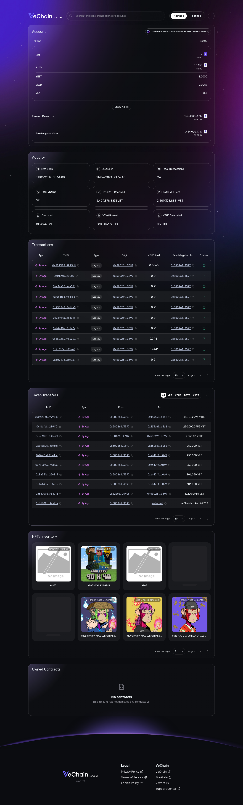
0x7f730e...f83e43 (64, 349)
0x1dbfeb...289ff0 (64, 276)
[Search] (71, 16)
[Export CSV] (207, 395)
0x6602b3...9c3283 (64, 338)
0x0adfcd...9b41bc (64, 296)
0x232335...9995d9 (64, 265)
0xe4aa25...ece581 (64, 286)
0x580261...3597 (123, 265)
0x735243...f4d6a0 (64, 307)
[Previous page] (200, 375)
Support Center (166, 789)
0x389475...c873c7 (64, 359)
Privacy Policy (130, 772)
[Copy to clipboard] (208, 32)
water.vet (157, 503)
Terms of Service (132, 777)
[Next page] (208, 375)
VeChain (161, 772)
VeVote (160, 783)
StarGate (162, 777)
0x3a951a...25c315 (64, 317)
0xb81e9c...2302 (119, 436)
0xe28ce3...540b (120, 493)
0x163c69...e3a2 (157, 417)
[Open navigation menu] (211, 16)
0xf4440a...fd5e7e (64, 328)
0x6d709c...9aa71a (47, 493)
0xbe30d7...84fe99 (47, 436)
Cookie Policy (130, 783)
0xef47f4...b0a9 (157, 455)
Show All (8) (121, 106)
